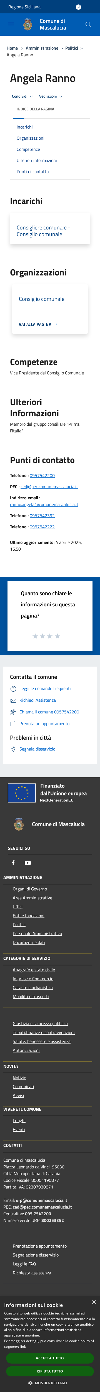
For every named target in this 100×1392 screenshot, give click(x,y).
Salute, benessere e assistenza (42, 1041)
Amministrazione (42, 48)
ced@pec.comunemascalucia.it (49, 486)
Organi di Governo (30, 888)
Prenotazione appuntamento (40, 1246)
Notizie (19, 1077)
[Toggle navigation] (11, 24)
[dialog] (50, 1344)
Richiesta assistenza (32, 1272)
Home (12, 48)
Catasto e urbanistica (33, 987)
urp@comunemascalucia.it (41, 1200)
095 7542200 (38, 1213)
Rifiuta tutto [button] (50, 1371)
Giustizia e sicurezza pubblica (40, 1023)
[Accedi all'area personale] (78, 7)
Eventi (19, 1129)
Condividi (20, 96)
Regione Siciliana (24, 6)
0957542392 (42, 515)
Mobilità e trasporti (31, 996)
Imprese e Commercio (33, 978)
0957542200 (42, 475)
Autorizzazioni (26, 1050)
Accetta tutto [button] (50, 1358)
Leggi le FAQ (24, 1263)
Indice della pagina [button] (35, 109)
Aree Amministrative (32, 897)
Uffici (17, 906)
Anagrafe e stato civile (34, 969)
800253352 (52, 1220)
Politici (71, 48)
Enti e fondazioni (28, 915)
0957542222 (42, 526)
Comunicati (23, 1086)
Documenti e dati (29, 942)
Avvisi (18, 1095)
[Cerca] (88, 24)
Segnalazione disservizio (36, 1254)
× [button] (94, 1302)
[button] (49, 1383)
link (23, 1346)
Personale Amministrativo (37, 933)
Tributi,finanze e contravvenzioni (44, 1032)
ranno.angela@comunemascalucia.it (44, 504)
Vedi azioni (48, 96)
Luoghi (19, 1120)
